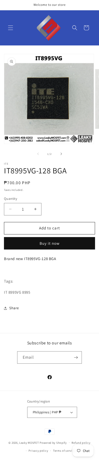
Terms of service (64, 450)
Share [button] (14, 308)
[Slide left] (38, 154)
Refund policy (81, 443)
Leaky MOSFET (29, 442)
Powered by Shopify (53, 442)
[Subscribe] (76, 357)
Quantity (10, 198)
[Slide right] (61, 154)
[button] (10, 28)
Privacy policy (38, 450)
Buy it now (50, 243)
